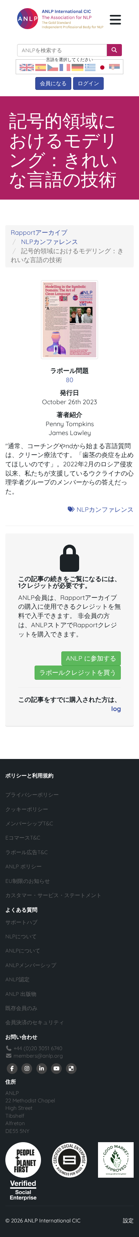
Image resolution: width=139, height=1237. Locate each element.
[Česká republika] (52, 67)
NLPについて (21, 936)
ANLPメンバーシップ (30, 965)
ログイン (88, 83)
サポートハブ (21, 922)
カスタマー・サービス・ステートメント (53, 895)
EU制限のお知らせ (27, 881)
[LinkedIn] (41, 1068)
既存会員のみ (21, 1008)
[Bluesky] (71, 1068)
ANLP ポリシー (23, 866)
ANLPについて (22, 950)
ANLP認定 (17, 979)
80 (69, 380)
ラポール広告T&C (26, 852)
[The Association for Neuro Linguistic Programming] (60, 18)
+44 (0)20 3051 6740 (37, 1048)
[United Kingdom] (27, 67)
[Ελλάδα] (90, 67)
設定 (128, 1220)
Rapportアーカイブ (39, 232)
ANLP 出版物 (20, 994)
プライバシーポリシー (32, 794)
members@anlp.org (38, 1055)
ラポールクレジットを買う (77, 672)
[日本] (102, 67)
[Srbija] (114, 67)
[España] (40, 67)
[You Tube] (56, 1068)
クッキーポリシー (26, 809)
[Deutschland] (77, 67)
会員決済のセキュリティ (34, 1022)
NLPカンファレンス (49, 242)
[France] (65, 67)
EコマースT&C (22, 837)
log (116, 709)
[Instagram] (27, 1068)
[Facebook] (12, 1068)
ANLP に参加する (91, 658)
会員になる (53, 83)
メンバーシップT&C (29, 823)
